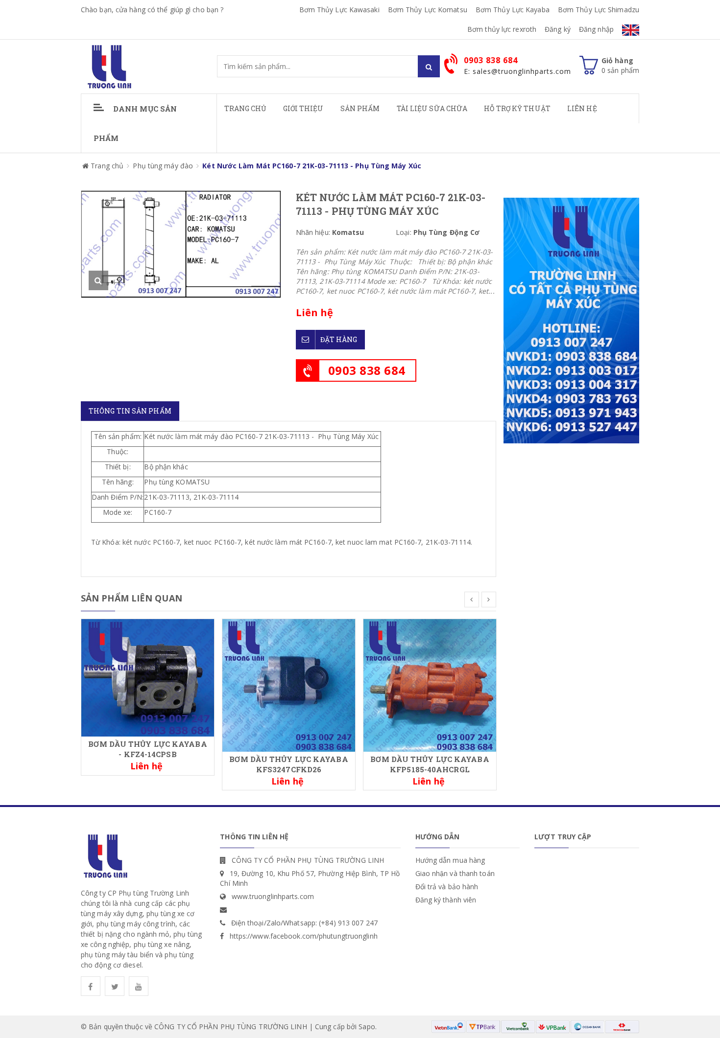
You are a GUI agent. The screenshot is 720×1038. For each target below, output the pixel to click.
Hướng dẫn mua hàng (450, 860)
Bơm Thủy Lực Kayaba (513, 9)
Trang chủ (245, 108)
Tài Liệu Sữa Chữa (432, 108)
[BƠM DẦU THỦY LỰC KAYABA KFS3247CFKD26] (288, 684)
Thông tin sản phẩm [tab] (130, 410)
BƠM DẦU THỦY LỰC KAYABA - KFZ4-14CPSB (147, 749)
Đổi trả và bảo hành (447, 886)
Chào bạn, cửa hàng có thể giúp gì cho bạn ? (152, 9)
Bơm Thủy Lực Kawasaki (339, 9)
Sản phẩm (360, 108)
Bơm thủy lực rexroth (501, 29)
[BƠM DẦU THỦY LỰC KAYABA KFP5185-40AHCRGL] (429, 684)
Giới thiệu (303, 108)
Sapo (367, 1026)
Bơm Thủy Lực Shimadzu (598, 9)
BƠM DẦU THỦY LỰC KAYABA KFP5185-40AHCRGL (429, 764)
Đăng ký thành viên (446, 899)
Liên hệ (582, 108)
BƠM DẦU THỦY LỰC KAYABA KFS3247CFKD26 (288, 764)
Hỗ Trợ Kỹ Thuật (517, 108)
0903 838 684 (367, 370)
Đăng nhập (596, 29)
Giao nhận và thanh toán (455, 873)
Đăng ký (558, 29)
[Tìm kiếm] (429, 66)
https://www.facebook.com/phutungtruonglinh (304, 936)
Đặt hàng (339, 339)
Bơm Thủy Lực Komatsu (427, 9)
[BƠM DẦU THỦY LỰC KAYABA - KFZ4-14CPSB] (147, 677)
